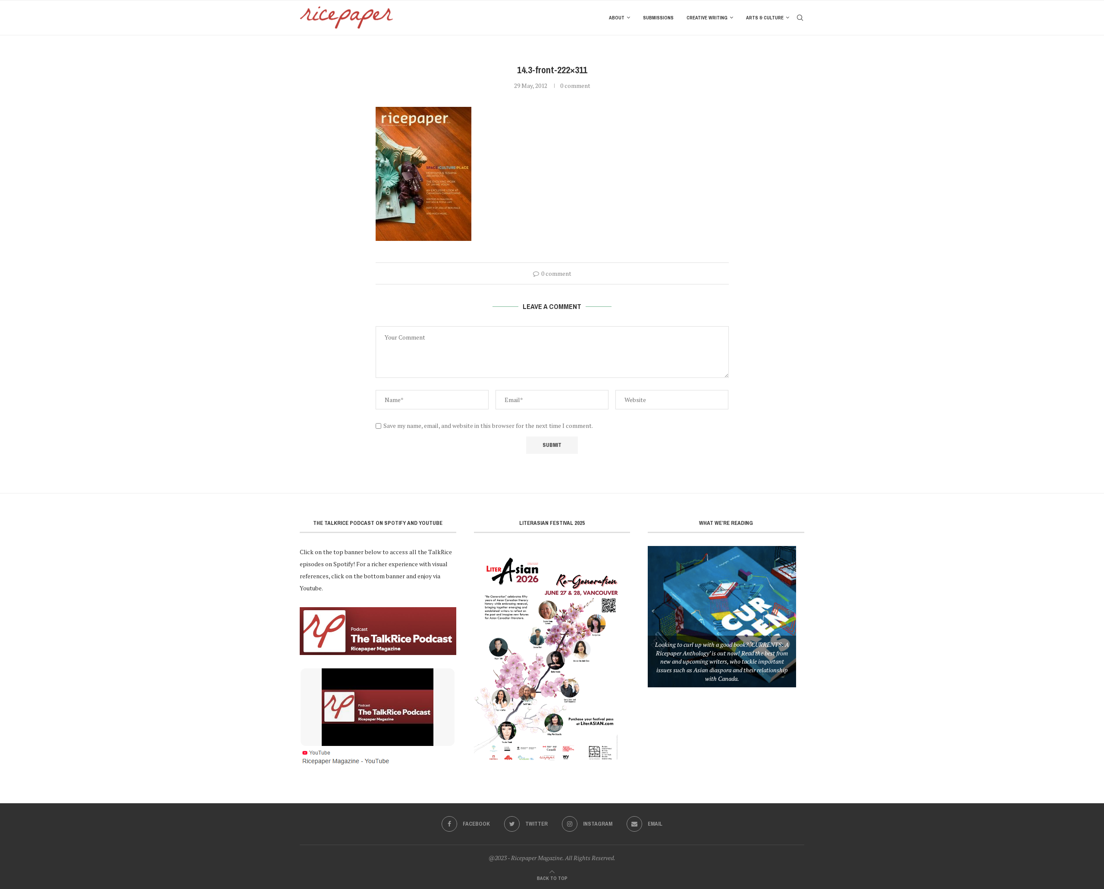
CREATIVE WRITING (707, 17)
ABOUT (616, 17)
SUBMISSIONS (658, 17)
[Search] (800, 17)
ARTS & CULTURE (765, 17)
